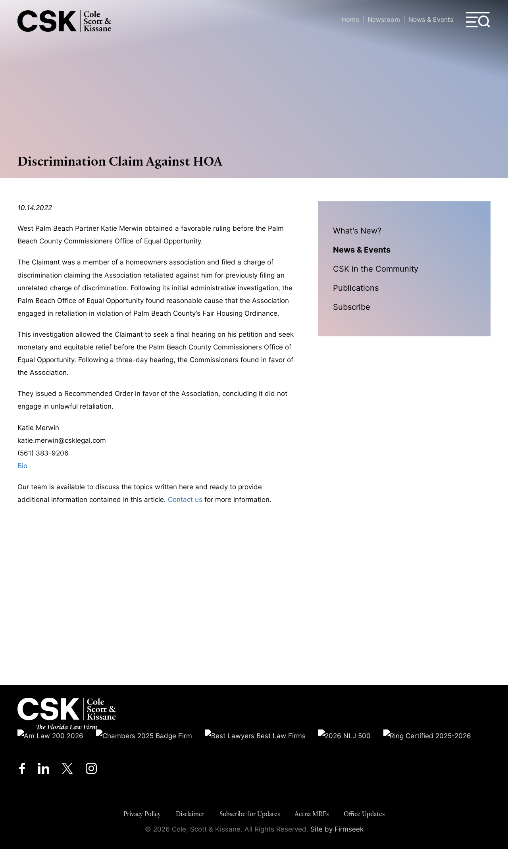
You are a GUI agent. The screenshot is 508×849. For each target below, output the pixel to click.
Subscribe (351, 307)
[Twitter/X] (67, 770)
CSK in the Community (375, 269)
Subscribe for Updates (249, 814)
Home (350, 19)
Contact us (185, 500)
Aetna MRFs (311, 814)
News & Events (430, 19)
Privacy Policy (142, 814)
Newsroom (384, 19)
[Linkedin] (43, 770)
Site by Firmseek (337, 829)
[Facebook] (22, 770)
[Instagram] (92, 770)
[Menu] (478, 19)
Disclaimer (190, 814)
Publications (356, 288)
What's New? (357, 230)
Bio (22, 466)
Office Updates (364, 814)
